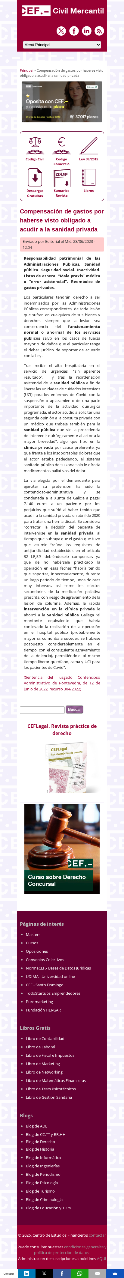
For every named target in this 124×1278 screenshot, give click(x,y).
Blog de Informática (43, 1157)
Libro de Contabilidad (45, 1038)
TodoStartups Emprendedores (53, 993)
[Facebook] (62, 1273)
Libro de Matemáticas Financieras (56, 1080)
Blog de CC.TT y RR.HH (46, 1134)
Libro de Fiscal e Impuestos (50, 1055)
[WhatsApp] (79, 1273)
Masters (33, 934)
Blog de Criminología (44, 1199)
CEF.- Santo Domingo (45, 985)
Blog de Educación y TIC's (48, 1208)
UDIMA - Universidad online (50, 976)
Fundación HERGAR (43, 1010)
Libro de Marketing (43, 1063)
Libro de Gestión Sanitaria (49, 1097)
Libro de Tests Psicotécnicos (51, 1089)
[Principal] (63, 16)
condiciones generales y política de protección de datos (70, 1250)
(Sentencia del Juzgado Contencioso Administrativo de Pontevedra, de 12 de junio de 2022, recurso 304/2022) (62, 683)
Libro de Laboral (40, 1047)
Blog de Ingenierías (43, 1166)
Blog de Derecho (40, 1141)
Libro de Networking (44, 1072)
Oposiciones (37, 951)
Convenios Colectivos (45, 959)
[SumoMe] (115, 1273)
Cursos (32, 943)
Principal (26, 70)
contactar (97, 1235)
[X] (44, 1273)
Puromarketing (39, 1001)
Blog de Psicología (42, 1182)
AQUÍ (101, 1258)
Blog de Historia (40, 1149)
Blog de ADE (36, 1126)
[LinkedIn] (27, 1273)
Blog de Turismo (40, 1191)
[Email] (97, 1273)
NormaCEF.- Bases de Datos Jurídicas (58, 968)
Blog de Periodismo (43, 1174)
